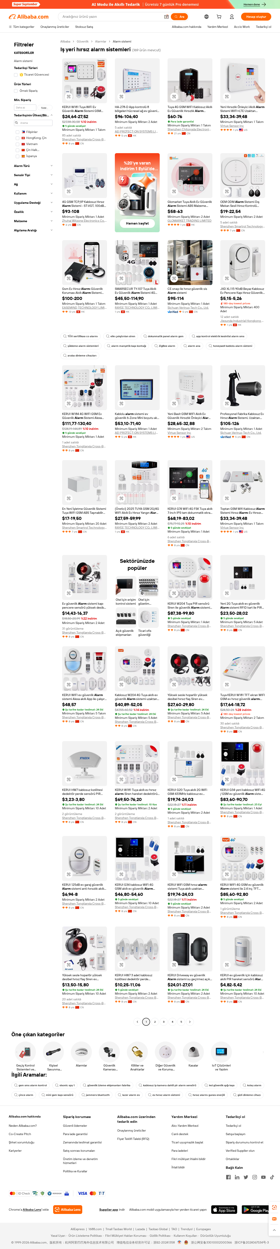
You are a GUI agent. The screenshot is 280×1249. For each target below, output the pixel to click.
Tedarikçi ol (233, 1125)
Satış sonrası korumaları (79, 1150)
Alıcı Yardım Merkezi (185, 1125)
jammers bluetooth (98, 1095)
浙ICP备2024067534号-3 (251, 1242)
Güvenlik (83, 41)
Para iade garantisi (75, 1134)
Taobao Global (158, 1229)
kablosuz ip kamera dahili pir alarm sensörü (169, 1085)
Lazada (140, 1229)
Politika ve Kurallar (75, 1171)
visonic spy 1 (67, 1085)
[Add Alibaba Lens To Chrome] (67, 1209)
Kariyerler (15, 1150)
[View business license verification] (179, 1242)
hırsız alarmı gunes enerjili (209, 1095)
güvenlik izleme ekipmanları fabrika (108, 1085)
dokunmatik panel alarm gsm (166, 336)
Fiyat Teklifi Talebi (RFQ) (133, 1139)
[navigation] (33, 532)
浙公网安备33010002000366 (211, 1242)
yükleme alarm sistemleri (83, 345)
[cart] (220, 17)
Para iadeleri (180, 1150)
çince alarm (26, 1095)
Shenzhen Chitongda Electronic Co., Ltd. (190, 129)
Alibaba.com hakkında (25, 1116)
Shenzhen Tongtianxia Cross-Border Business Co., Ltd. (84, 139)
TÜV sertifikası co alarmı (83, 336)
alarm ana (194, 345)
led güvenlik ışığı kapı (221, 1085)
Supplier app (108, 1209)
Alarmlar (100, 41)
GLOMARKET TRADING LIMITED (190, 220)
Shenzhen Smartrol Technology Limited (242, 226)
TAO (174, 1229)
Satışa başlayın (235, 1134)
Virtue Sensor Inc (232, 126)
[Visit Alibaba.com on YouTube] (263, 1177)
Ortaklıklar (232, 1159)
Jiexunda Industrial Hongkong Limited (242, 320)
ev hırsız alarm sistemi (166, 1095)
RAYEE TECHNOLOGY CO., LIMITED (137, 307)
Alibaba (65, 41)
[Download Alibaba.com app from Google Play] (256, 1209)
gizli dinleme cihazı (249, 1095)
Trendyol (186, 1229)
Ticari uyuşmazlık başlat (187, 1142)
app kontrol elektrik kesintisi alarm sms (220, 336)
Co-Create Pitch (20, 1134)
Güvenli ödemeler (75, 1125)
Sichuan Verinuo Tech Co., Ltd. (188, 307)
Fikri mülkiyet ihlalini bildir (189, 1159)
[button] (166, 16)
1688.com (95, 1229)
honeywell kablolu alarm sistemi (232, 345)
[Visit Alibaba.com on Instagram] (254, 1177)
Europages (203, 1229)
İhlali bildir (178, 1167)
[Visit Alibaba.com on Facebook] (228, 1177)
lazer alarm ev (131, 1095)
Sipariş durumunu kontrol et (244, 1142)
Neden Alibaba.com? (23, 1125)
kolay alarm (254, 1085)
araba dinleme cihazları (82, 355)
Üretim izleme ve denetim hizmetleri (80, 1161)
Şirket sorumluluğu (21, 1142)
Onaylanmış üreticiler (131, 1130)
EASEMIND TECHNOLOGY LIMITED (84, 307)
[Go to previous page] (137, 1022)
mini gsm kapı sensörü (59, 1095)
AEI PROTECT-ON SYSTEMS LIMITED (137, 131)
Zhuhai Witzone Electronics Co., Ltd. (84, 220)
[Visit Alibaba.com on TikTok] (272, 1177)
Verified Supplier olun (240, 1150)
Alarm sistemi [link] (122, 41)
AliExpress (78, 1229)
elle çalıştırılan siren (122, 336)
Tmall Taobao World (118, 1229)
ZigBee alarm (167, 345)
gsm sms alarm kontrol (33, 1085)
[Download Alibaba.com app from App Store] (224, 1209)
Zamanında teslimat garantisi (82, 1142)
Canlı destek (180, 1134)
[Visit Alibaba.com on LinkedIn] (237, 1177)
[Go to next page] (190, 1022)
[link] (274, 1207)
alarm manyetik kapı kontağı (128, 345)
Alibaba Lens (32, 1209)
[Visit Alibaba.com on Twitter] (245, 1177)
